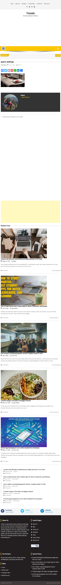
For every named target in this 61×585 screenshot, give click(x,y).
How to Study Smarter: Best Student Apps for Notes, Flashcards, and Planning (24, 306)
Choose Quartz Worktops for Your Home (13, 117)
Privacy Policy (32, 3)
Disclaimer (24, 3)
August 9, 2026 (6, 261)
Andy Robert (14, 308)
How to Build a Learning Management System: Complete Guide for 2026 (22, 353)
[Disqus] (30, 140)
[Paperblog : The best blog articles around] (35, 546)
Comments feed (6, 572)
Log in (3, 567)
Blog (34, 527)
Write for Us (47, 3)
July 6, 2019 (12, 65)
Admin (19, 65)
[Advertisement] (30, 34)
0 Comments (5, 270)
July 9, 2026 (5, 308)
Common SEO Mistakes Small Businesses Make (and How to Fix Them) (21, 259)
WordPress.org (5, 575)
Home (12, 3)
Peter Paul (14, 355)
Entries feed (5, 570)
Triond (58, 583)
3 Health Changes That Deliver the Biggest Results (16, 400)
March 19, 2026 (6, 403)
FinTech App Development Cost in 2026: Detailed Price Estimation (20, 448)
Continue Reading (56, 270)
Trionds (30, 13)
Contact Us (39, 3)
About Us (17, 3)
